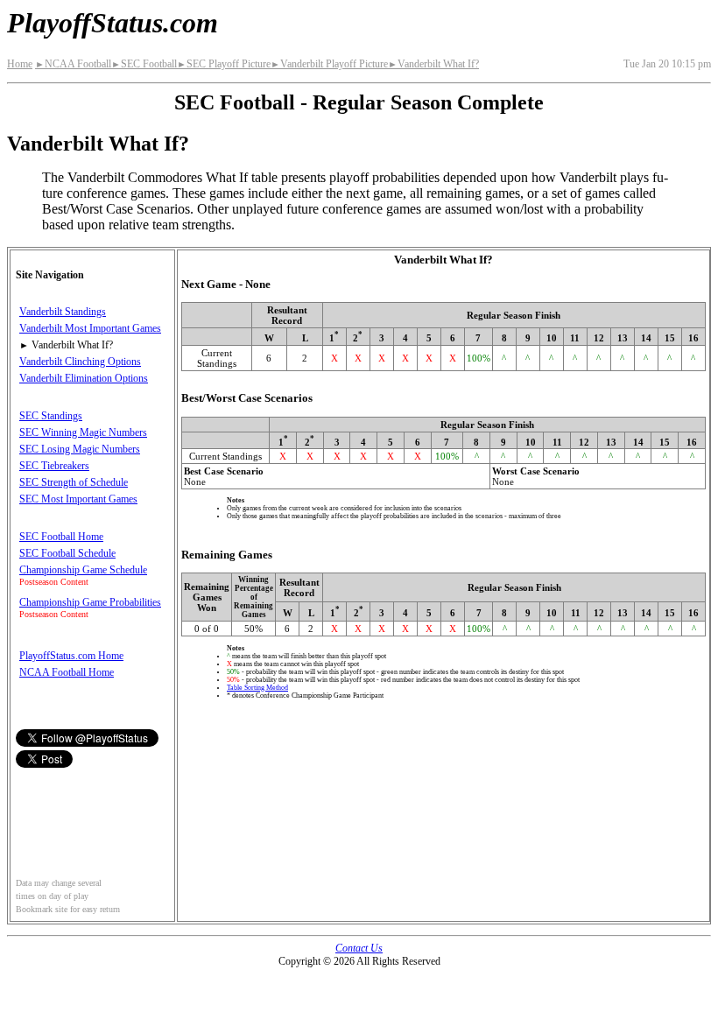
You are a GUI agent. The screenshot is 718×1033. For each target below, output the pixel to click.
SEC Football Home (61, 537)
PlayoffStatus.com (112, 23)
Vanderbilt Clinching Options (80, 361)
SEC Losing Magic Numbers (79, 449)
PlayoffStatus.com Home (71, 656)
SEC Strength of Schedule (73, 482)
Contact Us (359, 948)
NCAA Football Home (66, 672)
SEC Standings (50, 416)
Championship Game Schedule (83, 570)
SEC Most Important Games (78, 499)
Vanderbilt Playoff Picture (329, 64)
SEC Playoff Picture (224, 64)
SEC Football (144, 64)
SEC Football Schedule (67, 553)
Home (19, 64)
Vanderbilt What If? (433, 64)
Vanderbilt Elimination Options (83, 378)
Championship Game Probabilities (90, 602)
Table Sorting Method (257, 688)
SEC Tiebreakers (54, 466)
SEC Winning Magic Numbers (83, 432)
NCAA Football (73, 64)
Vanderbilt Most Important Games (90, 328)
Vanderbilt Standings (62, 312)
